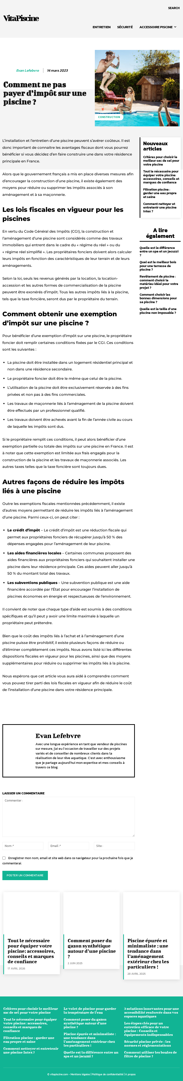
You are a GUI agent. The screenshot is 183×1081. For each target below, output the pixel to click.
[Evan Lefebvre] (8, 70)
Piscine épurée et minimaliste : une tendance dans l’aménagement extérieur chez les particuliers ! (148, 953)
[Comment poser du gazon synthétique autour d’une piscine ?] (91, 913)
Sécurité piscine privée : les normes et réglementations (147, 1043)
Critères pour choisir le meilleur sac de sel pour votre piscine (161, 161)
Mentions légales (80, 1074)
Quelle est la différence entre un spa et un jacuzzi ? (159, 251)
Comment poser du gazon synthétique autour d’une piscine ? (92, 948)
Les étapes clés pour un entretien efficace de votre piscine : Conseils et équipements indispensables (148, 1029)
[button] (174, 8)
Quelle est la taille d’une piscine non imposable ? (158, 310)
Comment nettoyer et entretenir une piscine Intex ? (160, 207)
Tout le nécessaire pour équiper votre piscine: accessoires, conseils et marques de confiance (161, 177)
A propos (130, 1074)
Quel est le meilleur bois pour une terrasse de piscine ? (158, 266)
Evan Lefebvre (27, 70)
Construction (109, 117)
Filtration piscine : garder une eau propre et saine (160, 193)
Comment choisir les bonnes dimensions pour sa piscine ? (158, 298)
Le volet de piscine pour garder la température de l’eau (90, 1010)
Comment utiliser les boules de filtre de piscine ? (150, 1054)
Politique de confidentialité (107, 1074)
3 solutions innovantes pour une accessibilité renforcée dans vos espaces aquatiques (151, 1012)
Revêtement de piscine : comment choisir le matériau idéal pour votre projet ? (159, 282)
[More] (150, 708)
